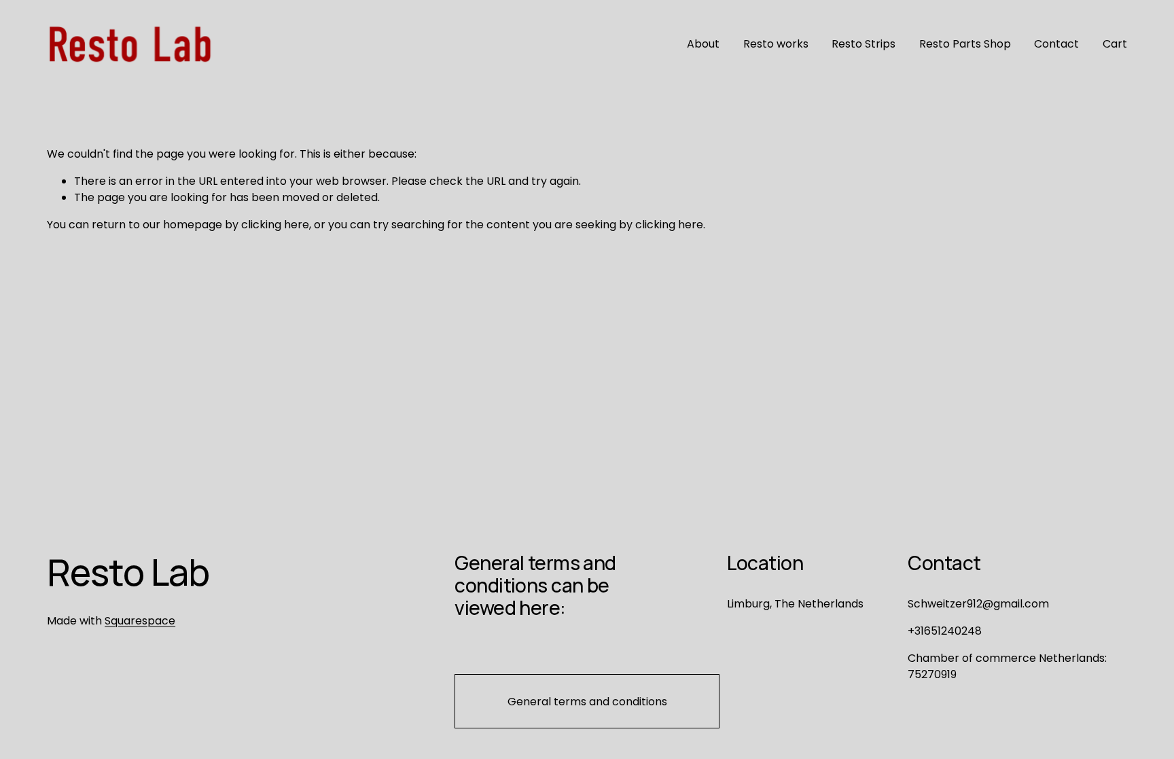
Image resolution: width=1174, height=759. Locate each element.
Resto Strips (863, 44)
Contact (1056, 44)
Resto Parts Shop (965, 44)
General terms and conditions (587, 701)
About (703, 44)
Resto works (775, 44)
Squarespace (140, 621)
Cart (1115, 44)
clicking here (275, 224)
